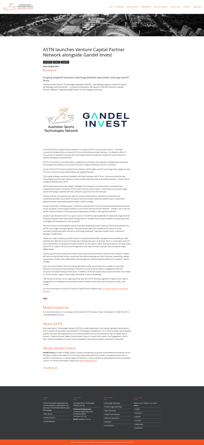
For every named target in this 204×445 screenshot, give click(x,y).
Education (107, 422)
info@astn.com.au (84, 419)
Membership (146, 7)
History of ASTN (49, 418)
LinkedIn (64, 62)
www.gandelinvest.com (88, 360)
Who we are (48, 414)
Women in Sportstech (111, 418)
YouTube (137, 420)
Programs (120, 7)
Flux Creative (129, 442)
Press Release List (50, 368)
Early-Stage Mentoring (112, 403)
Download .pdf (50, 70)
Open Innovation (110, 410)
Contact (186, 7)
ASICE (111, 7)
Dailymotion (138, 424)
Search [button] (196, 7)
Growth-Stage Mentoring (113, 407)
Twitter (57, 62)
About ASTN (176, 7)
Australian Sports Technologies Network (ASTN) (104, 442)
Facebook (48, 62)
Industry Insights (161, 7)
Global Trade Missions (112, 414)
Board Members (49, 421)
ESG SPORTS (108, 426)
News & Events (132, 7)
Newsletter (138, 428)
